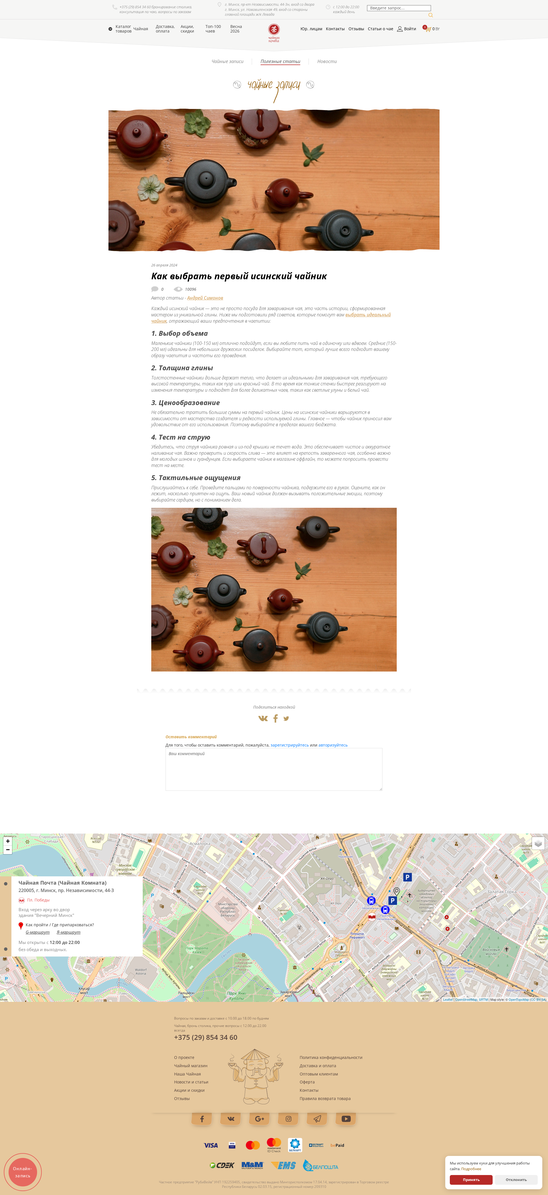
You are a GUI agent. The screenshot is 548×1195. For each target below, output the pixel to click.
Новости (327, 61)
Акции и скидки (189, 1090)
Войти (410, 29)
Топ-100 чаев (213, 28)
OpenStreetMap (466, 999)
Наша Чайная (187, 1074)
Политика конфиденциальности (331, 1057)
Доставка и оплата (318, 1065)
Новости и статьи (191, 1082)
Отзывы (356, 29)
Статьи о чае (380, 29)
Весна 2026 (236, 28)
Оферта (307, 1082)
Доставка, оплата (165, 28)
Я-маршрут (68, 932)
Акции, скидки (187, 28)
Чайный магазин (190, 1065)
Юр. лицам (311, 29)
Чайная (140, 29)
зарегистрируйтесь (290, 745)
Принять (471, 1179)
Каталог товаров (124, 28)
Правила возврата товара (325, 1098)
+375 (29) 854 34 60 (205, 1037)
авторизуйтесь (333, 745)
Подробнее (471, 1168)
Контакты (335, 29)
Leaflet (448, 999)
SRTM (483, 999)
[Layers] (538, 843)
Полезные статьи (280, 61)
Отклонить (516, 1179)
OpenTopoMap (519, 999)
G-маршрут (38, 932)
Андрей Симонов (205, 298)
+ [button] (8, 841)
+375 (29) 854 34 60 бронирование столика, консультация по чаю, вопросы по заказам (156, 10)
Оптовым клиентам (319, 1074)
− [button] (8, 849)
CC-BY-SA (538, 999)
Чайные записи (227, 61)
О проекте (184, 1057)
